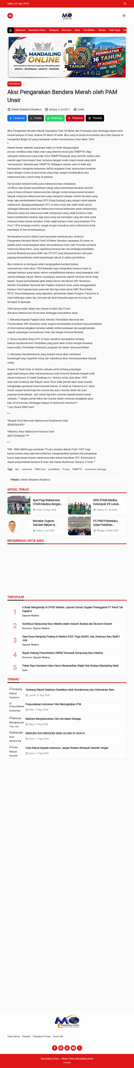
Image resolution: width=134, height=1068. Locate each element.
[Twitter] (79, 1048)
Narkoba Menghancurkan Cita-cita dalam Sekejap (53, 718)
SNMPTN (77, 469)
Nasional (20, 30)
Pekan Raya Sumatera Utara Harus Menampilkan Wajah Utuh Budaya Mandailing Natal (70, 665)
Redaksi (26, 1036)
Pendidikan (89, 30)
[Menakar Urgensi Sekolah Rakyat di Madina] (19, 526)
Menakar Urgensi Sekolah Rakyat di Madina (44, 525)
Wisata (102, 30)
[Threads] (67, 1048)
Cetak (81, 109)
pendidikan (54, 469)
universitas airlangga (95, 469)
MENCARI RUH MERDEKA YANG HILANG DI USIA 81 (55, 733)
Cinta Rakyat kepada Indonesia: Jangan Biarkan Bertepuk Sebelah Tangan (66, 747)
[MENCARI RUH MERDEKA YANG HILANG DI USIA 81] (16, 736)
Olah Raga (114, 30)
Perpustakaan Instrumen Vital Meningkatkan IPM (53, 704)
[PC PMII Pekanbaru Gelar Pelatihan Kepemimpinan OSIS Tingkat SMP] (79, 526)
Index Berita (13, 1036)
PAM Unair (40, 469)
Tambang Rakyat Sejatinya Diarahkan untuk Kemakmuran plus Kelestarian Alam (69, 689)
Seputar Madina (30, 616)
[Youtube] (73, 1048)
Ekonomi (66, 30)
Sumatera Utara (36, 30)
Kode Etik (58, 1036)
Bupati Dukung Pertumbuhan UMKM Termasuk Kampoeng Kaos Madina (62, 652)
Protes (66, 469)
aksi (17, 469)
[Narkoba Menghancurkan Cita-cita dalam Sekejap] (16, 721)
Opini (77, 30)
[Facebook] (54, 1048)
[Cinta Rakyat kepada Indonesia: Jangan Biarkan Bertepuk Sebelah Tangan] (16, 750)
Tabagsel (53, 30)
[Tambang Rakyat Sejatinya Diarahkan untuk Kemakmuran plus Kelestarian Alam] (16, 692)
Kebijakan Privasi (42, 1036)
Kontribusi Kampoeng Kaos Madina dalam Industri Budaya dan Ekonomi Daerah (67, 623)
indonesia (27, 469)
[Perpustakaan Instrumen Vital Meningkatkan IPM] (16, 707)
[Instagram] (61, 1048)
